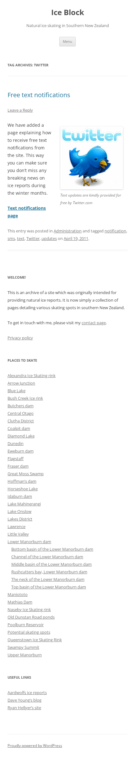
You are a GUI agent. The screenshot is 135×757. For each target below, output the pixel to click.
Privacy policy (20, 338)
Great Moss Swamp (26, 473)
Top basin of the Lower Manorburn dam (48, 587)
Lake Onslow (19, 511)
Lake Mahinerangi (24, 504)
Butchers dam (21, 406)
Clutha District (21, 421)
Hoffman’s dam (22, 481)
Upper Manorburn (25, 655)
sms (11, 238)
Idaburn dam (20, 496)
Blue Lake (16, 390)
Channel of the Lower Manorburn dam (47, 556)
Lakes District (20, 519)
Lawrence (16, 526)
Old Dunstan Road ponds (31, 617)
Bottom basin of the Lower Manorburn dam (52, 549)
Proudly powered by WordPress (35, 745)
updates (49, 238)
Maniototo (18, 594)
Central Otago (21, 413)
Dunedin (16, 443)
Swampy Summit (23, 647)
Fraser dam (18, 466)
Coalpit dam (19, 428)
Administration (68, 231)
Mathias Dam (20, 602)
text (20, 238)
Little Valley (18, 534)
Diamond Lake (21, 436)
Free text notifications (39, 95)
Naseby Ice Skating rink (29, 609)
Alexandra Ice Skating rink (32, 375)
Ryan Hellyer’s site (24, 707)
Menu (67, 41)
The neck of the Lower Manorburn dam (47, 579)
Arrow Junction (21, 383)
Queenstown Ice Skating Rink (35, 640)
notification (115, 231)
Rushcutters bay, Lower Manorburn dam (49, 572)
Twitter (33, 238)
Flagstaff (16, 458)
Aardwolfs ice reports (27, 692)
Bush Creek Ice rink (25, 398)
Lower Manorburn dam (29, 541)
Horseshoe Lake (23, 489)
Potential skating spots (29, 632)
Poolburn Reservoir (26, 624)
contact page (94, 323)
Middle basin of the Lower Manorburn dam (51, 564)
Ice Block (67, 12)
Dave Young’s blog (24, 700)
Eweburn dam (21, 451)
